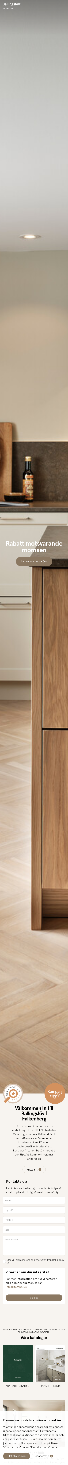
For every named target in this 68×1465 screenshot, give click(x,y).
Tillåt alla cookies (17, 1455)
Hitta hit (32, 1169)
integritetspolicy (16, 1286)
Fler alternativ (41, 1455)
